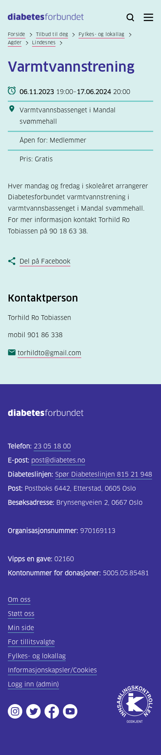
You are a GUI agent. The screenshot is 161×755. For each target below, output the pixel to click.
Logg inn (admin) (33, 684)
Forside (16, 34)
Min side (21, 628)
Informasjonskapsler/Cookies (52, 670)
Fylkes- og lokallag (102, 34)
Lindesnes (43, 42)
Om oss (19, 599)
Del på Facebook (45, 261)
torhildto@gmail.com (49, 353)
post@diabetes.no (58, 460)
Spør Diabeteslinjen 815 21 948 (103, 474)
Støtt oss (21, 614)
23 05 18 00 (52, 446)
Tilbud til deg (52, 34)
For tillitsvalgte (31, 642)
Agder (14, 42)
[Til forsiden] (46, 18)
